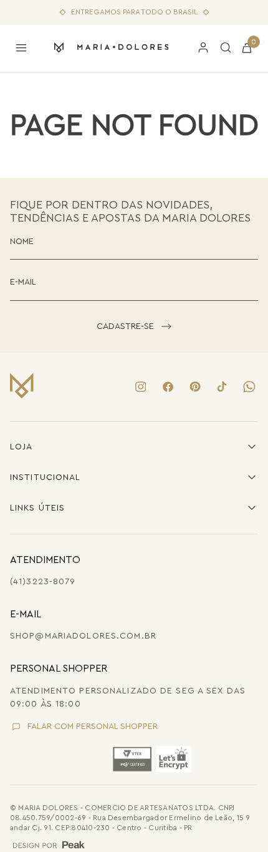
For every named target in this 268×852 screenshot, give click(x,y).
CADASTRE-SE (125, 326)
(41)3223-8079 (43, 581)
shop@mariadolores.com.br (83, 636)
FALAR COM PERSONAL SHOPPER (92, 726)
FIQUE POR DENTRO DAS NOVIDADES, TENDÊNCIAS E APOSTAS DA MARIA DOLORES (130, 211)
